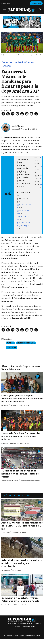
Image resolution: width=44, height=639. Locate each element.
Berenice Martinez (7, 605)
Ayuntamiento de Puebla (10, 480)
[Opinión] (22, 22)
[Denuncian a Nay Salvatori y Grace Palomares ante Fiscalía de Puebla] (22, 585)
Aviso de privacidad (28, 626)
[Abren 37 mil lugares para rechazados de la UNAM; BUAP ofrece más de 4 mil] (22, 510)
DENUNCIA (37, 3)
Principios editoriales (25, 623)
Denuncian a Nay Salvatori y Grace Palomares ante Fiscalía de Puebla (20, 599)
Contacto (17, 626)
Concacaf (11, 347)
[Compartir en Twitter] (8, 114)
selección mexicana (26, 343)
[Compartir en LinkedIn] (31, 114)
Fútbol (7, 65)
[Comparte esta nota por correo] (22, 114)
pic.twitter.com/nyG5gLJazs (24, 225)
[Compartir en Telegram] (17, 114)
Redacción (4, 405)
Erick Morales (18, 126)
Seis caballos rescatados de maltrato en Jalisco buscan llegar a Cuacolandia (21, 563)
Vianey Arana (6, 570)
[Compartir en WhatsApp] (13, 114)
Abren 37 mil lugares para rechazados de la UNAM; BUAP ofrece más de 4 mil (22, 526)
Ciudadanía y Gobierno (19, 532)
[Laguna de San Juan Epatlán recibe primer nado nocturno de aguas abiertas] (22, 420)
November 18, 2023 (41, 171)
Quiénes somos (11, 623)
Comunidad (16, 570)
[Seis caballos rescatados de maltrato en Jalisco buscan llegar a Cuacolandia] (22, 547)
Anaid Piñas (5, 532)
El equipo (37, 623)
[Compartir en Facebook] (3, 114)
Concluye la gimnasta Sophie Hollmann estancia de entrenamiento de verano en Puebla (22, 398)
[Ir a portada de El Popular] (22, 10)
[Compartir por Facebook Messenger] (27, 114)
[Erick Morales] (5, 127)
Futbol (10, 343)
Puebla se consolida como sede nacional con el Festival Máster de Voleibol (20, 474)
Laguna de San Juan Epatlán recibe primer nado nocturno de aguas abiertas (20, 436)
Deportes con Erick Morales (17, 62)
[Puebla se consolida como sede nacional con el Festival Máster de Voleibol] (22, 458)
